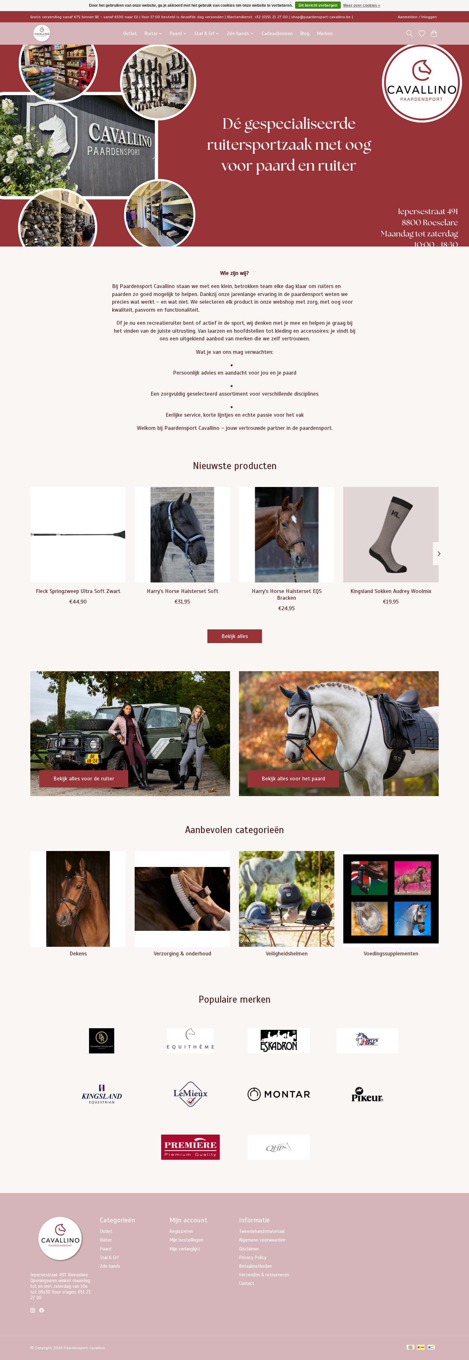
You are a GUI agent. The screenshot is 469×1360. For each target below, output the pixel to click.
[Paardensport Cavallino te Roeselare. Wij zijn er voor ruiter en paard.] (42, 33)
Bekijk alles (234, 636)
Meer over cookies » (361, 5)
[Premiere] (190, 1148)
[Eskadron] (279, 1042)
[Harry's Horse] (367, 1042)
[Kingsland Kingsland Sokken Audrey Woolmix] (391, 534)
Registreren (181, 1231)
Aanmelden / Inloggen (417, 16)
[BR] (102, 1042)
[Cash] (410, 1348)
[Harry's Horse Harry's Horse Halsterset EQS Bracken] (286, 534)
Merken (324, 33)
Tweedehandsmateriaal (262, 1231)
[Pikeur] (367, 1095)
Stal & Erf (109, 1257)
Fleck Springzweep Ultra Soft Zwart (78, 590)
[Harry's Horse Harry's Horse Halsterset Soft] (182, 534)
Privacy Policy (252, 1257)
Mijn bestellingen (186, 1240)
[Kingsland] (102, 1095)
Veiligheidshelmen (287, 953)
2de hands (110, 1266)
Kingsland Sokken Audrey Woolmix (390, 590)
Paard (105, 1249)
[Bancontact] (431, 1348)
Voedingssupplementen (391, 953)
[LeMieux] (190, 1095)
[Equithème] (190, 1042)
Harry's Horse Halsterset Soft (182, 590)
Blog (304, 33)
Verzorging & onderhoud (182, 953)
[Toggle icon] (409, 33)
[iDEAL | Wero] (421, 1348)
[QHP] (279, 1148)
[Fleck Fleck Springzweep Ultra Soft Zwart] (78, 534)
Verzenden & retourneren (264, 1275)
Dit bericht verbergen (318, 5)
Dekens (78, 953)
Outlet (130, 33)
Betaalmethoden (255, 1266)
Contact (246, 1283)
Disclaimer (249, 1249)
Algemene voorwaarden (262, 1240)
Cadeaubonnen (277, 33)
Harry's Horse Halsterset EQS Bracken (287, 594)
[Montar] (279, 1095)
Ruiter (106, 1240)
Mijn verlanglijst (184, 1249)
